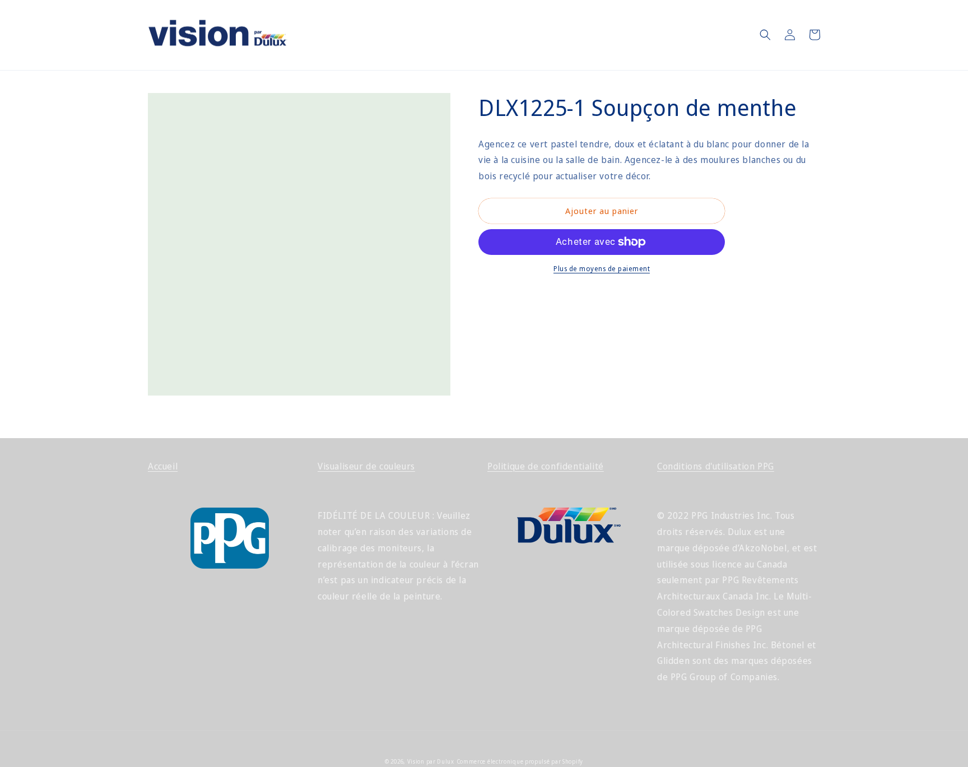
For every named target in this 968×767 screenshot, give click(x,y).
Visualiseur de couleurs (366, 466)
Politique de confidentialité (545, 466)
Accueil (163, 466)
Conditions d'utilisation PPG (715, 466)
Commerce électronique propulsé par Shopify (520, 761)
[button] (765, 34)
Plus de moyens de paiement (601, 268)
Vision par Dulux (430, 761)
